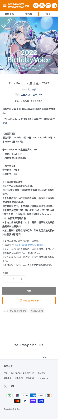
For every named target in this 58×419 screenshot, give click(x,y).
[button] (36, 5)
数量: (5, 272)
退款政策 (19, 378)
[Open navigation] (5, 5)
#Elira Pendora (18, 310)
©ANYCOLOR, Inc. (12, 409)
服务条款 (8, 378)
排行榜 (28, 13)
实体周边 (32, 89)
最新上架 (9, 13)
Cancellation (42, 378)
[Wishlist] (48, 5)
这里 (4, 123)
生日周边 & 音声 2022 (32, 94)
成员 (48, 13)
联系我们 (30, 378)
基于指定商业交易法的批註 (22, 373)
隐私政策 (41, 373)
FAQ (6, 373)
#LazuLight (37, 310)
